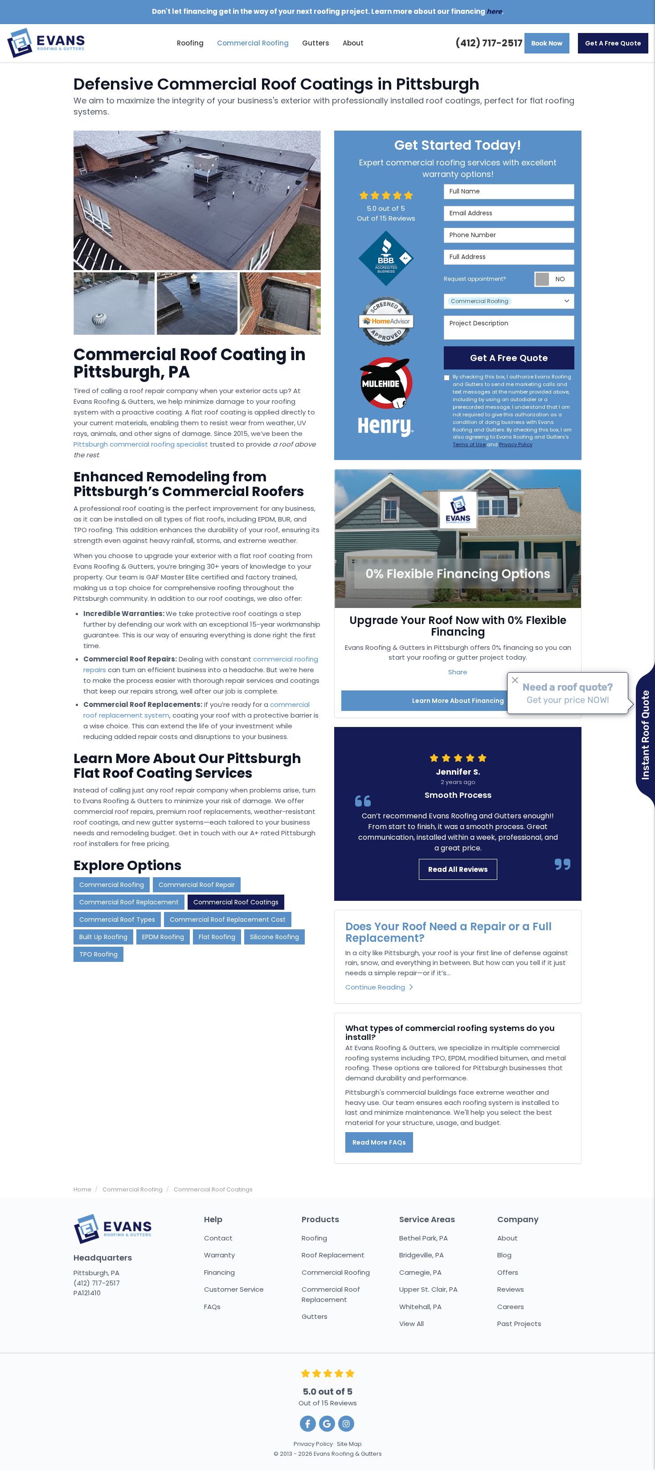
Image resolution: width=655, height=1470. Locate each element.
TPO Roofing (98, 954)
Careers (510, 1306)
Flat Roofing (217, 936)
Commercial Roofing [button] (253, 43)
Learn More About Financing (458, 700)
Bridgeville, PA (421, 1255)
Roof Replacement (333, 1255)
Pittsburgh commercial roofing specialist (141, 444)
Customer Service (234, 1289)
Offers (507, 1272)
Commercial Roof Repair (197, 884)
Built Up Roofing (103, 936)
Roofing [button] (190, 43)
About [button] (353, 43)
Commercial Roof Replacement (129, 902)
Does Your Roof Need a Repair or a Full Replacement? (448, 932)
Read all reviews (458, 869)
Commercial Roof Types (117, 919)
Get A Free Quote (613, 43)
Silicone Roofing (274, 936)
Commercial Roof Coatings (235, 902)
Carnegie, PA (420, 1272)
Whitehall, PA (420, 1306)
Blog (504, 1255)
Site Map (349, 1444)
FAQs (212, 1306)
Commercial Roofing (111, 884)
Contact (218, 1238)
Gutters (315, 1316)
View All (411, 1323)
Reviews (510, 1289)
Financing (219, 1272)
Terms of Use (469, 444)
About (507, 1238)
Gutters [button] (315, 43)
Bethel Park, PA (423, 1238)
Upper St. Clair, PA (428, 1289)
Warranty (219, 1255)
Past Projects (519, 1323)
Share (457, 672)
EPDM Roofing (163, 936)
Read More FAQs (379, 1142)
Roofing (314, 1238)
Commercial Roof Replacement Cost (228, 919)
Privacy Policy (515, 444)
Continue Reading (375, 987)
